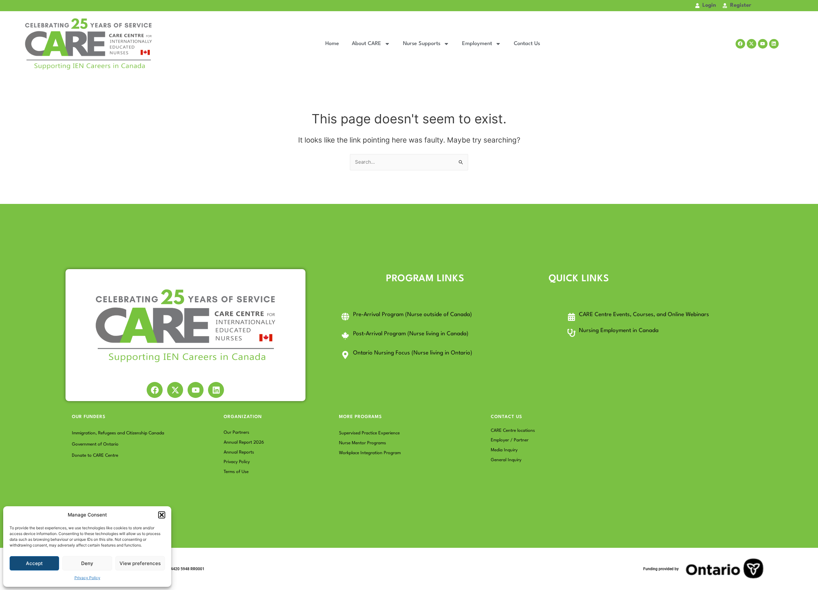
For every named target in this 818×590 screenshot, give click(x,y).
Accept (34, 563)
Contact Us (527, 43)
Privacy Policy (87, 577)
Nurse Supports (421, 43)
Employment (477, 43)
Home (332, 43)
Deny (87, 563)
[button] (161, 515)
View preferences (140, 563)
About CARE (366, 43)
